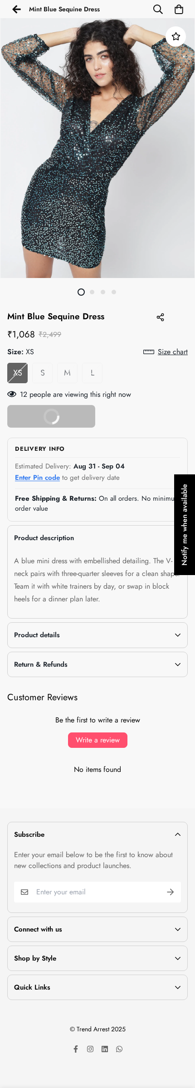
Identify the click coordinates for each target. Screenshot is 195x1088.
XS (17, 373)
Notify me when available (184, 525)
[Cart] (179, 9)
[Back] (16, 9)
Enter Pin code (37, 478)
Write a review (98, 740)
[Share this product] (160, 317)
